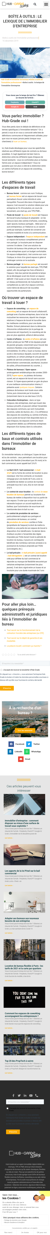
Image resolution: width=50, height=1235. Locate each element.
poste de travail (30, 215)
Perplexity (15, 102)
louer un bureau (20, 141)
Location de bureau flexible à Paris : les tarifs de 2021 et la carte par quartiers (24, 967)
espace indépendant (36, 236)
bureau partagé (30, 264)
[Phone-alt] (36, 1095)
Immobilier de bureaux (20, 80)
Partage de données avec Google (15, 1220)
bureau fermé (15, 196)
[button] (35, 4)
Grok (35, 107)
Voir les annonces (25, 730)
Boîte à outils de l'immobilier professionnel (20, 38)
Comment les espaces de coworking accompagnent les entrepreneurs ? (22, 1014)
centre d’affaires (32, 339)
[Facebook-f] (13, 1095)
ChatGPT (35, 102)
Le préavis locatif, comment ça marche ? (24, 646)
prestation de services (19, 522)
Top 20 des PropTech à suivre (19, 1061)
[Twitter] (19, 1095)
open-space (18, 375)
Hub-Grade (5, 80)
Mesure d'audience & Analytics (14, 1222)
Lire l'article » (9, 838)
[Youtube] (30, 1095)
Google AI (15, 107)
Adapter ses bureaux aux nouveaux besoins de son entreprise (22, 919)
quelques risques (27, 387)
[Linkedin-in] (25, 1095)
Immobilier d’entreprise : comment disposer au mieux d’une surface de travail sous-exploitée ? (22, 823)
